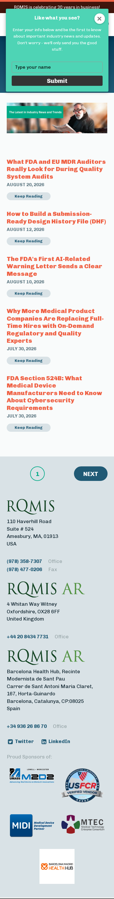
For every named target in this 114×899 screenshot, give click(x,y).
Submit (57, 80)
